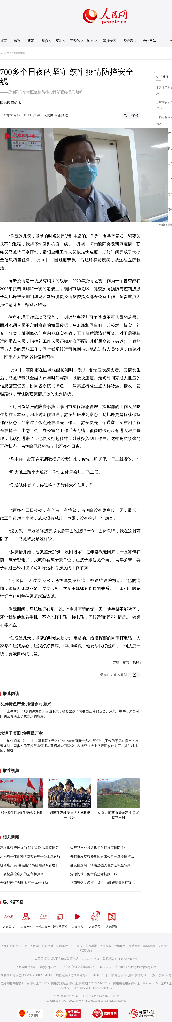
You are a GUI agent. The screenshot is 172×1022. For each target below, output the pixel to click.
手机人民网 (43, 926)
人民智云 (94, 926)
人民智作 (112, 926)
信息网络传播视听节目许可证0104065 (24, 983)
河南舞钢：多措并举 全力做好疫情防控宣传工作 (106, 882)
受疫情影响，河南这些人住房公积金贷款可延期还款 (108, 865)
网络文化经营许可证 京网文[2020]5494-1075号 (81, 983)
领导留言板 (60, 926)
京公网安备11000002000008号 (93, 988)
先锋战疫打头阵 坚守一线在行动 (24, 882)
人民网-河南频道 (55, 115)
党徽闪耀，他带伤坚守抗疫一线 (93, 874)
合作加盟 (91, 946)
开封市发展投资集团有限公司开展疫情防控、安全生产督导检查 (117, 856)
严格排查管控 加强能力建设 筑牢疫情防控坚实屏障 (38, 848)
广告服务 (76, 946)
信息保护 (163, 946)
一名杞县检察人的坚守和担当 (22, 874)
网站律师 (149, 946)
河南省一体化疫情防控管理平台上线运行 (30, 856)
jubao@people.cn (127, 958)
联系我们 (86, 950)
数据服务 (120, 946)
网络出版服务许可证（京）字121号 (136, 983)
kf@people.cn (48, 967)
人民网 (5, 52)
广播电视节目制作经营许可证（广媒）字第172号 (140, 975)
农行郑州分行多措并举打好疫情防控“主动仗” (103, 848)
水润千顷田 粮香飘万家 (21, 733)
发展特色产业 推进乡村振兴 (25, 704)
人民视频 (77, 926)
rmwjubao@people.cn (143, 967)
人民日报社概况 (11, 946)
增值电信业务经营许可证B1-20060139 (80, 975)
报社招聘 (47, 946)
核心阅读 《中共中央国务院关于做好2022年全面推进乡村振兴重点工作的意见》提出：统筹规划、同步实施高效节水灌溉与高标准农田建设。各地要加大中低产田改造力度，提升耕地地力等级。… (69, 746)
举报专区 (109, 41)
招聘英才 (62, 946)
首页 (3, 41)
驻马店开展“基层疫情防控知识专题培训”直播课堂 (36, 865)
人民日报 (8, 926)
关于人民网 (31, 946)
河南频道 (20, 52)
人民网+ (26, 926)
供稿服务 (105, 946)
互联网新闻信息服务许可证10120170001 (26, 975)
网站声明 (134, 946)
